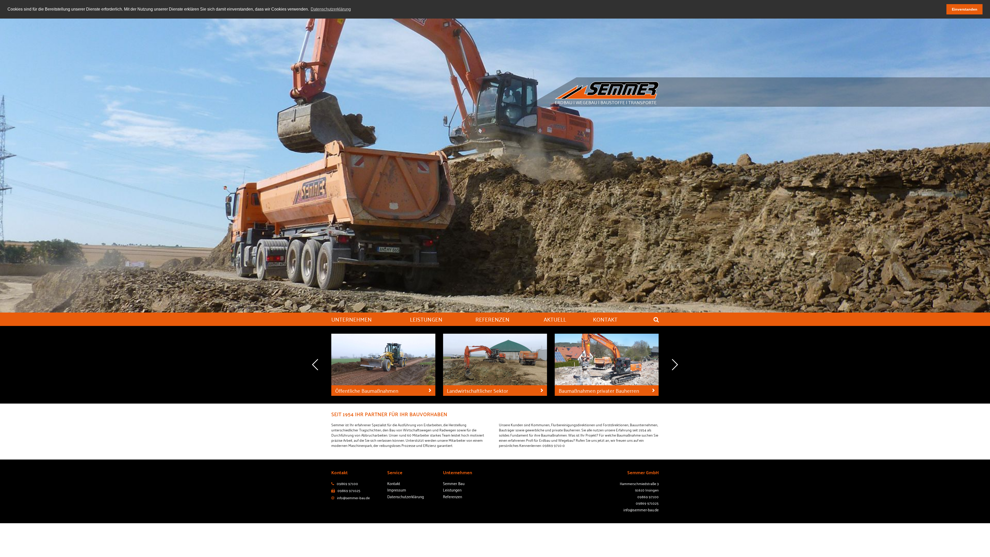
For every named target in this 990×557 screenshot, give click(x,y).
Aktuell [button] (555, 319)
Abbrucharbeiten (577, 390)
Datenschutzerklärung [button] (331, 9)
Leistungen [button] (426, 319)
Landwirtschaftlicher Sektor (366, 390)
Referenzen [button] (492, 319)
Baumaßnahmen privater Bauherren (487, 390)
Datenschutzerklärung (405, 496)
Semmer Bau (454, 483)
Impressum (396, 489)
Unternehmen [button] (351, 319)
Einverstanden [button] (964, 9)
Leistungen (452, 489)
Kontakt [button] (605, 319)
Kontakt (393, 483)
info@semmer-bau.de (641, 509)
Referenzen (452, 496)
